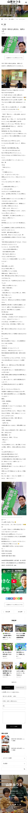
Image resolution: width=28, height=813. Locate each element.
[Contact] (18, 804)
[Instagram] (8, 804)
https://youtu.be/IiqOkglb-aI (8, 92)
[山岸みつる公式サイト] (14, 2)
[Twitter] (10, 804)
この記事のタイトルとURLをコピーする (14, 57)
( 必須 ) (9, 696)
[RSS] (20, 804)
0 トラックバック (20, 687)
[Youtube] (15, 804)
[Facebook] (13, 804)
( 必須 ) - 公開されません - (10, 701)
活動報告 (3, 33)
